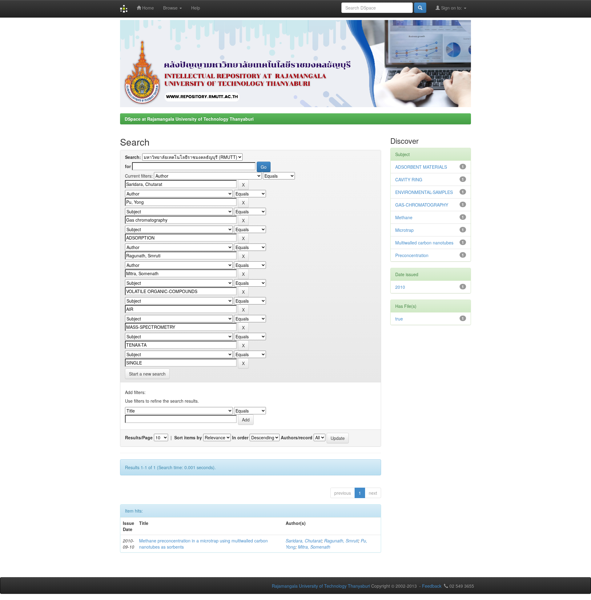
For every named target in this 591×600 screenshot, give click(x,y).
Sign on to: (451, 8)
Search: (133, 157)
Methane (403, 217)
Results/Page (139, 437)
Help (195, 8)
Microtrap (404, 230)
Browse (171, 8)
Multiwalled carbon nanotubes (424, 243)
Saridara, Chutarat (304, 541)
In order (240, 437)
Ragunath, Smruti (341, 541)
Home (147, 8)
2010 (400, 287)
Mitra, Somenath (314, 547)
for (128, 166)
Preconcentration (411, 255)
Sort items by (188, 437)
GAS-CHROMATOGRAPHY (421, 205)
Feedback (431, 586)
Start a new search (147, 374)
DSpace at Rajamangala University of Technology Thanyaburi (189, 119)
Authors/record (296, 437)
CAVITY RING (408, 179)
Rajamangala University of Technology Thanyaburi (321, 586)
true (399, 319)
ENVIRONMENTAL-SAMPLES (424, 192)
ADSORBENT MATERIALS (421, 167)
